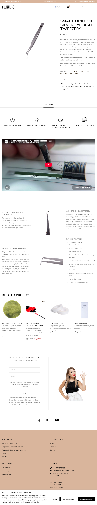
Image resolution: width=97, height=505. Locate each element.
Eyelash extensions (80, 71)
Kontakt (4, 457)
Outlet (36, 335)
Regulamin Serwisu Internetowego (14, 450)
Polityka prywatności (9, 443)
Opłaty (52, 450)
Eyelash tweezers (70, 74)
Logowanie (6, 467)
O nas (4, 453)
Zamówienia (6, 474)
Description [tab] (48, 105)
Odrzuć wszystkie (68, 499)
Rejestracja (6, 471)
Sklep (52, 443)
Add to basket (80, 80)
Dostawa (53, 447)
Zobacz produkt (12, 309)
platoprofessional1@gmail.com (64, 470)
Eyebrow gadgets (8, 326)
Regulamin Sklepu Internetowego (13, 447)
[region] (48, 497)
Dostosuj (54, 499)
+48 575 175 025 (59, 468)
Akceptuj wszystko (86, 499)
